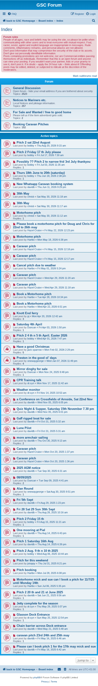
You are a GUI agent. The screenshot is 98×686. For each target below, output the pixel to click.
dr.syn (30, 383)
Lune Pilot (24, 428)
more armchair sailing (32, 437)
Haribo (31, 239)
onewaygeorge (35, 361)
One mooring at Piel (31, 530)
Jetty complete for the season (37, 603)
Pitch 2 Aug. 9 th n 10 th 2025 (37, 550)
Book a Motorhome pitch (34, 294)
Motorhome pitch (29, 212)
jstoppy (31, 563)
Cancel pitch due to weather (36, 265)
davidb (31, 187)
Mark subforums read (85, 76)
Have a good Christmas (33, 346)
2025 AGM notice (28, 468)
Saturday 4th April (29, 324)
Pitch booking (26, 570)
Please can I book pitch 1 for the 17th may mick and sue (56, 646)
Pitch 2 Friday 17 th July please (39, 152)
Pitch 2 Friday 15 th (30, 519)
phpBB (37, 677)
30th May (23, 193)
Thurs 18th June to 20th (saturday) (41, 173)
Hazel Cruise (34, 230)
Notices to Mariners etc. (29, 100)
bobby (30, 145)
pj (28, 316)
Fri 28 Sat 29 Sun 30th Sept (36, 509)
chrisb (30, 196)
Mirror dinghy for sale (32, 369)
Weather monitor (28, 389)
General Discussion (27, 88)
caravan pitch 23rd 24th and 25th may (43, 635)
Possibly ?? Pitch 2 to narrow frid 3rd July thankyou (53, 161)
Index (6, 29)
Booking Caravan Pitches (31, 124)
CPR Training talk (29, 380)
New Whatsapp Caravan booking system (45, 184)
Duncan (31, 327)
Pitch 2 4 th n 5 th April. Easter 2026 (42, 335)
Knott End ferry (27, 313)
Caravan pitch (26, 246)
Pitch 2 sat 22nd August (33, 142)
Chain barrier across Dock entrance (41, 625)
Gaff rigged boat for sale (34, 418)
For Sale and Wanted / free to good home (42, 112)
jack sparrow (34, 349)
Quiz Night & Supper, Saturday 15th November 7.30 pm (55, 409)
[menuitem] (12, 14)
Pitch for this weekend (32, 560)
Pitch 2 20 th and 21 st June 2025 (40, 592)
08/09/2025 (24, 477)
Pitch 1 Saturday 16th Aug (35, 541)
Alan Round (25, 488)
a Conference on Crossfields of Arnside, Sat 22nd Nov (55, 399)
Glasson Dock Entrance (33, 614)
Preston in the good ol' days (37, 358)
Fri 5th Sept (25, 499)
